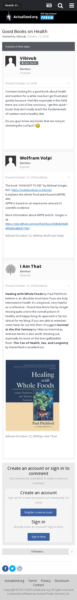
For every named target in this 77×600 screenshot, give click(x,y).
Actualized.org (14, 581)
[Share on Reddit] (19, 568)
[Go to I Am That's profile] (10, 269)
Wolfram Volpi (36, 158)
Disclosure (62, 581)
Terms (32, 581)
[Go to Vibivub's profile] (10, 61)
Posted (21, 83)
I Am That (30, 266)
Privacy (46, 581)
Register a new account (38, 512)
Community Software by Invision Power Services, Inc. (38, 594)
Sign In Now (39, 537)
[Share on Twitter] (12, 568)
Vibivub (21, 36)
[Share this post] (68, 83)
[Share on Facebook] (5, 568)
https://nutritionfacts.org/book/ (32, 190)
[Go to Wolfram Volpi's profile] (10, 161)
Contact (38, 585)
